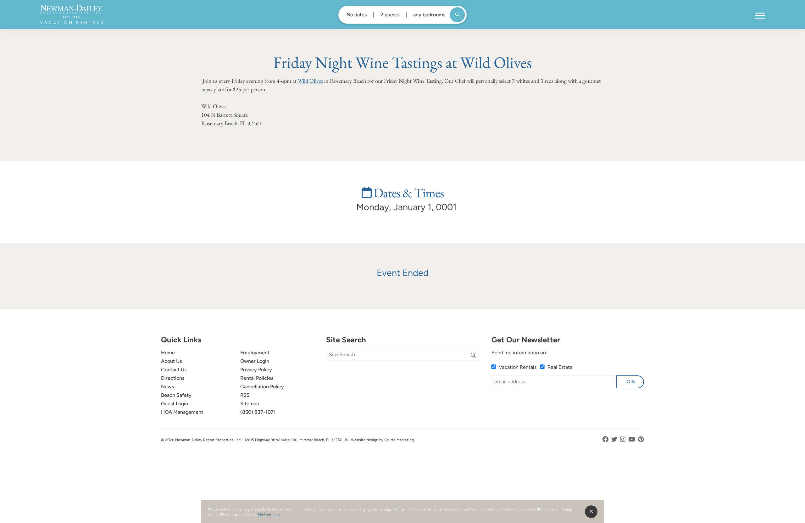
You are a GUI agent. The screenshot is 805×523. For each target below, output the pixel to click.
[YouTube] (632, 439)
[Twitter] (615, 439)
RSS (245, 395)
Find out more (269, 514)
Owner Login (254, 361)
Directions (172, 378)
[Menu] (760, 15)
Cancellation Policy (262, 387)
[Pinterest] (641, 439)
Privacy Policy (256, 370)
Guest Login (174, 404)
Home (168, 353)
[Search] (473, 355)
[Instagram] (623, 439)
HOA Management (182, 412)
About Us (171, 361)
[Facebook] (606, 439)
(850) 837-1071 (258, 412)
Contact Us (173, 370)
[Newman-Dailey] (71, 14)
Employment (254, 353)
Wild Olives (310, 80)
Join (630, 382)
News (167, 387)
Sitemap (249, 404)
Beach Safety (176, 395)
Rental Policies (256, 378)
